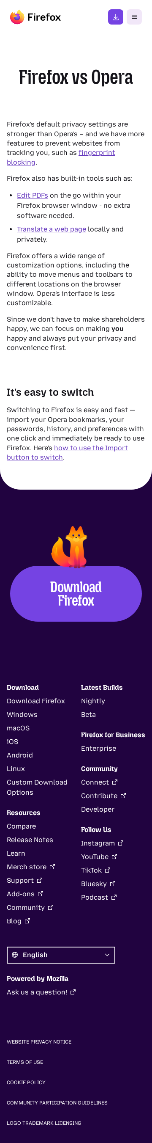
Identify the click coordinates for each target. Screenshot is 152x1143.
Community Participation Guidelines (57, 1103)
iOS (12, 742)
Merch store (26, 867)
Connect (95, 782)
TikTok (91, 870)
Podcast (94, 897)
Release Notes (30, 840)
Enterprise (98, 748)
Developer (97, 809)
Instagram (98, 843)
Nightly (93, 701)
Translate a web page (51, 229)
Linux (16, 769)
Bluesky (94, 884)
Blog (14, 921)
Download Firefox (76, 593)
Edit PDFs (32, 195)
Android (20, 755)
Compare (21, 826)
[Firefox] (35, 17)
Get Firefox (115, 17)
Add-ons (21, 894)
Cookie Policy (26, 1082)
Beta (88, 715)
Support (20, 880)
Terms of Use (25, 1062)
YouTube (95, 857)
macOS (18, 728)
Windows (22, 715)
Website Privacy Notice (39, 1042)
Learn (16, 853)
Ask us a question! (37, 992)
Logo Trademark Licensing (44, 1123)
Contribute (99, 796)
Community (26, 907)
